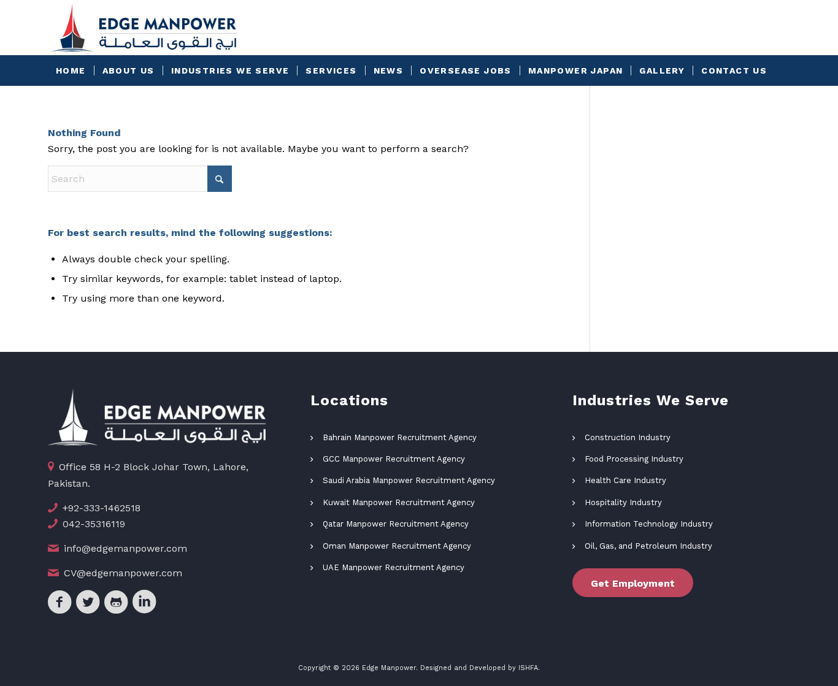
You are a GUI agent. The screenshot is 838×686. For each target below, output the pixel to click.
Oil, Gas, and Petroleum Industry (648, 546)
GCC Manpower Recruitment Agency (394, 458)
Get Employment (633, 583)
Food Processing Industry (634, 458)
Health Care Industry (625, 480)
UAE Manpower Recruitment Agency (393, 567)
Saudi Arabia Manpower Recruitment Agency (409, 480)
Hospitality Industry (623, 502)
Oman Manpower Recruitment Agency (397, 546)
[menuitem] (71, 70)
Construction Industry (628, 437)
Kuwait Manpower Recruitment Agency (399, 502)
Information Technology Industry (649, 523)
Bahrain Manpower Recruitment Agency (400, 437)
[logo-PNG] (143, 27)
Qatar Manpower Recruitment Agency (396, 523)
